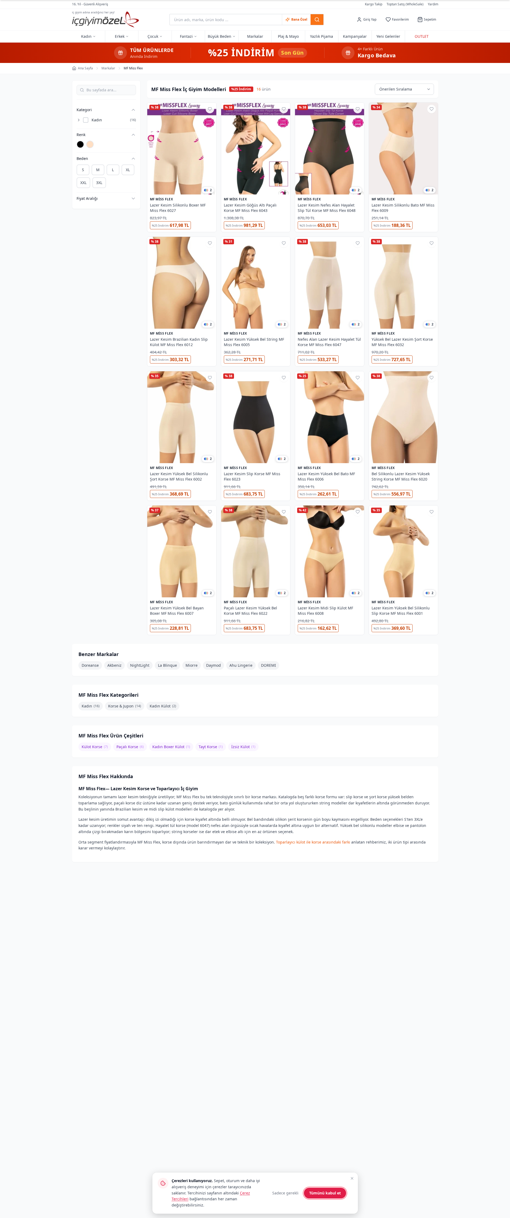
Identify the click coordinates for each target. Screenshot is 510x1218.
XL (128, 169)
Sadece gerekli (285, 1192)
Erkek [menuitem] (119, 36)
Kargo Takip (373, 4)
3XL (99, 182)
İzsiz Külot (243, 746)
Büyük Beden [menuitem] (219, 36)
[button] (104, 110)
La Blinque (167, 665)
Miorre (192, 665)
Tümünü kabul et (325, 1192)
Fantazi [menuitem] (186, 36)
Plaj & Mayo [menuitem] (288, 36)
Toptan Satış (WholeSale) (405, 4)
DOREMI (268, 665)
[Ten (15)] (90, 144)
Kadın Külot (163, 706)
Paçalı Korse (130, 746)
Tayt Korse (211, 746)
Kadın (91, 706)
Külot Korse (95, 746)
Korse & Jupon (124, 706)
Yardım (433, 4)
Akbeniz (114, 665)
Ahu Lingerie (240, 665)
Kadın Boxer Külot (171, 746)
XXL (83, 182)
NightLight (139, 665)
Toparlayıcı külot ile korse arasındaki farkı (313, 841)
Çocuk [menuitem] (153, 36)
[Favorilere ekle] (210, 109)
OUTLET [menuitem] (422, 36)
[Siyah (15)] (80, 144)
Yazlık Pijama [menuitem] (321, 36)
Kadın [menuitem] (86, 36)
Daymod (213, 665)
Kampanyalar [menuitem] (355, 36)
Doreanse (90, 665)
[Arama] (317, 19)
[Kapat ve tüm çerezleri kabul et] (352, 1178)
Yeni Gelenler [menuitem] (388, 36)
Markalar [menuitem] (255, 36)
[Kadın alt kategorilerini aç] (78, 120)
